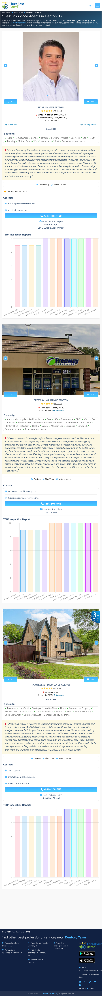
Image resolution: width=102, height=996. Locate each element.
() (57, 111)
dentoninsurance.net (18, 210)
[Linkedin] (80, 984)
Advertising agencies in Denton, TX (12, 951)
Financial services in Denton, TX (38, 944)
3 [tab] (51, 95)
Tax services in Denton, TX (35, 961)
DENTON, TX (18, 12)
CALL (11, 102)
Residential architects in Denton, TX (37, 953)
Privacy (82, 988)
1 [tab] (47, 95)
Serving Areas (90, 124)
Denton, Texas (76, 937)
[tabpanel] (51, 66)
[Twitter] (85, 981)
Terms (92, 988)
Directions (12, 124)
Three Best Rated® (49, 994)
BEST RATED (6, 12)
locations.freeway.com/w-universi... (23, 498)
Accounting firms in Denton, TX (12, 944)
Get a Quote (14, 770)
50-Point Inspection (18, 23)
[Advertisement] (51, 910)
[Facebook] (80, 981)
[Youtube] (95, 981)
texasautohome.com (18, 783)
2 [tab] (49, 95)
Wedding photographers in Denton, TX (61, 946)
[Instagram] (90, 981)
